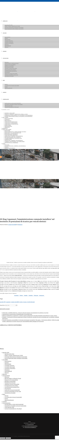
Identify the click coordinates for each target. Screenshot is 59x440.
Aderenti (4, 374)
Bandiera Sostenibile (10, 381)
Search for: (2, 305)
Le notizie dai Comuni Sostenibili (13, 397)
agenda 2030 (3, 302)
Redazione (20, 224)
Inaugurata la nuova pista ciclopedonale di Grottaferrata (17, 314)
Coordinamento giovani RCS (12, 387)
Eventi (6, 398)
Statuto (7, 362)
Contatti (4, 401)
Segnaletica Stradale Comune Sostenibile (15, 406)
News (3, 394)
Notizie (6, 395)
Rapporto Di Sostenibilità (11, 380)
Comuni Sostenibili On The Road (13, 408)
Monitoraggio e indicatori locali (13, 378)
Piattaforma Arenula (10, 383)
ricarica (21, 302)
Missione (7, 377)
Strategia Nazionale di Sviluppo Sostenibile (16, 357)
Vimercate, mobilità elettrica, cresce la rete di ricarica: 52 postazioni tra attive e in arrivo (25, 312)
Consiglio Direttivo (9, 365)
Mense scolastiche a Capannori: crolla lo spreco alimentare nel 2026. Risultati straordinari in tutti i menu (29, 315)
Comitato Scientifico (10, 368)
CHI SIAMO (5, 359)
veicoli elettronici (31, 302)
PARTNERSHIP (8, 371)
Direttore (7, 370)
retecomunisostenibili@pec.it (30, 427)
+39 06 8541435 (30, 424)
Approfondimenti (9, 400)
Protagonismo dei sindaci (11, 385)
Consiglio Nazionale (10, 367)
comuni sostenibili (15, 302)
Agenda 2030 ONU (9, 354)
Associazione (8, 361)
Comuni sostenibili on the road (13, 391)
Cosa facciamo (6, 375)
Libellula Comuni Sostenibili (12, 384)
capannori (8, 302)
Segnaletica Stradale (10, 393)
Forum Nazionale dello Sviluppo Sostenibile (16, 358)
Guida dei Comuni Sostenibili (12, 390)
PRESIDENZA (8, 364)
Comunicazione (6, 403)
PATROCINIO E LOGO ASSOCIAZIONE (14, 404)
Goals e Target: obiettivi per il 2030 (14, 355)
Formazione (8, 388)
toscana (25, 302)
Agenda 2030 (5, 352)
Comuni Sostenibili (12, 224)
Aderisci (7, 372)
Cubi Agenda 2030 (9, 407)
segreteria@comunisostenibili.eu (30, 426)
